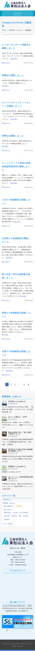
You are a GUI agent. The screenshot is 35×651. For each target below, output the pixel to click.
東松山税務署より (8, 506)
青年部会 (26, 516)
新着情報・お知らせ (16, 30)
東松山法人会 (6, 63)
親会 (20, 516)
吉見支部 (6, 516)
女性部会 (6, 519)
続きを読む (14, 58)
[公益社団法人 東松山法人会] (17, 5)
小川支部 (15, 512)
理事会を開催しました (13, 75)
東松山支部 (7, 512)
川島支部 (14, 516)
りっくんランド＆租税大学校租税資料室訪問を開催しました (16, 166)
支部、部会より (8, 509)
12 (24, 384)
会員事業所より (7, 500)
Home (4, 30)
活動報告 (18, 506)
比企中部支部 (24, 512)
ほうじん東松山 (8, 524)
